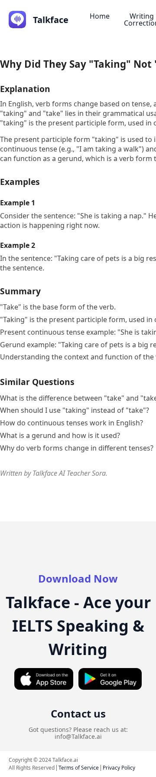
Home (100, 16)
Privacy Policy (119, 767)
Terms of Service (78, 767)
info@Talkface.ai (78, 736)
